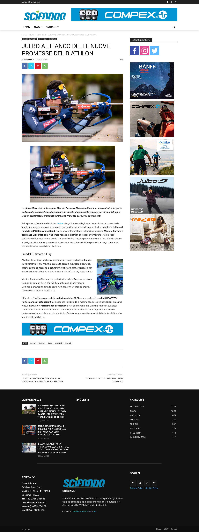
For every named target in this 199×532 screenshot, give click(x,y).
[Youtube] (154, 483)
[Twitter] (175, 2)
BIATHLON (41, 35)
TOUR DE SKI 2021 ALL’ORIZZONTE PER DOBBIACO (104, 380)
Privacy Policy (136, 488)
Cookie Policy (151, 488)
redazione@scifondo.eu (84, 511)
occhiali (68, 343)
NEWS (31, 35)
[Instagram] (171, 2)
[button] (173, 26)
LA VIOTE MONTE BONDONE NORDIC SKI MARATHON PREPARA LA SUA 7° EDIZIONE (42, 380)
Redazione (28, 59)
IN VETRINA (43, 39)
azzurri (32, 343)
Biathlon (42, 343)
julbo (50, 343)
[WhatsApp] (45, 66)
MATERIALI (53, 39)
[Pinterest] (38, 66)
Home (24, 35)
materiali (58, 343)
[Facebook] (167, 2)
